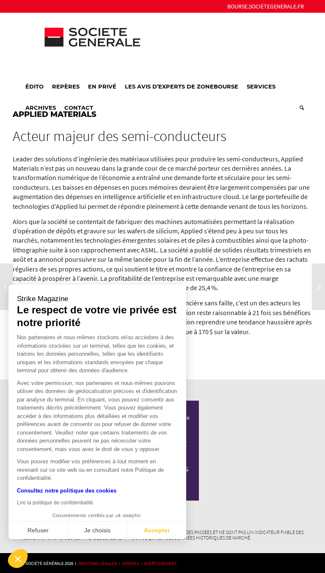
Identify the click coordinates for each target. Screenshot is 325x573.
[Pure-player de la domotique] (318, 286)
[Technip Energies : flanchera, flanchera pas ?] (6, 286)
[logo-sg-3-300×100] (84, 44)
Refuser (38, 530)
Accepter (157, 530)
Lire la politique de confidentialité (55, 503)
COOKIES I (133, 563)
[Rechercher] (299, 107)
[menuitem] (263, 6)
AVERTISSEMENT (160, 563)
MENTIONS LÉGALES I (100, 563)
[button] (18, 558)
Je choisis (97, 530)
